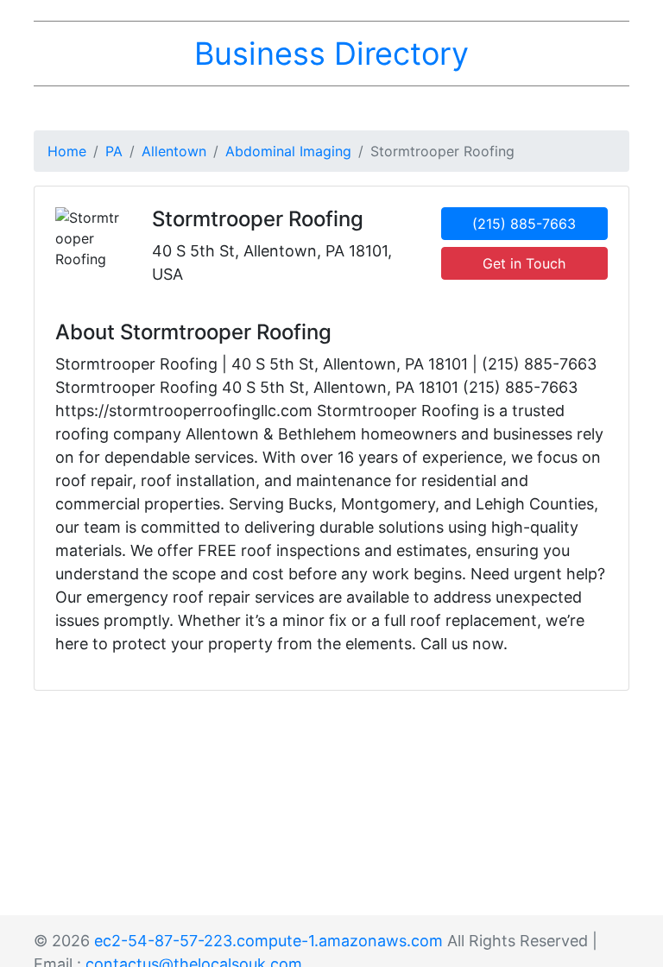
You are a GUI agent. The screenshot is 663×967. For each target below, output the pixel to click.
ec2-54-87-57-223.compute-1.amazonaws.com (268, 941)
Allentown (174, 151)
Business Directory (331, 54)
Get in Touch (524, 263)
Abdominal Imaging (288, 151)
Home (66, 151)
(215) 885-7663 (524, 223)
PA (114, 151)
